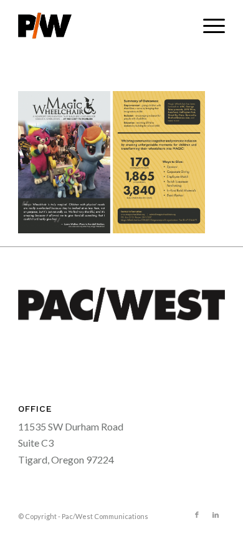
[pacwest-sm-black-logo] (100, 26)
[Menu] (208, 26)
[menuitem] (208, 26)
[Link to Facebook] (197, 514)
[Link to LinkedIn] (215, 514)
